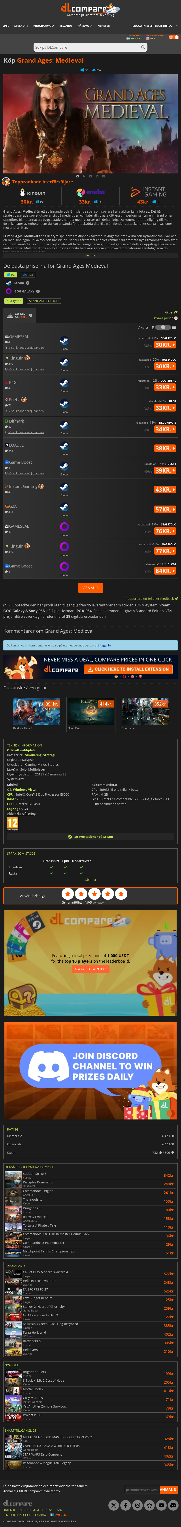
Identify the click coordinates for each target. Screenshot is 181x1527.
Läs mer (91, 255)
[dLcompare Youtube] (160, 1505)
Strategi (49, 755)
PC (13, 275)
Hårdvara (85, 26)
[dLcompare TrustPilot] (148, 1505)
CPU (10, 794)
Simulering (33, 755)
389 (10, 363)
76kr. (164, 531)
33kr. (164, 387)
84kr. (164, 571)
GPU (10, 804)
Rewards (65, 26)
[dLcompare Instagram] (136, 1505)
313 (10, 511)
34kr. (164, 429)
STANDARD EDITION (44, 301)
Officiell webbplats (21, 750)
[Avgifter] (163, 327)
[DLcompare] (17, 1503)
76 (9, 405)
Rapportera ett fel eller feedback (150, 598)
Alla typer (14, 301)
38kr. (164, 448)
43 (9, 342)
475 (10, 492)
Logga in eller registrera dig (154, 26)
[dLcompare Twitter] (112, 1505)
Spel (6, 26)
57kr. (164, 509)
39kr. (164, 470)
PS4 (30, 275)
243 (10, 450)
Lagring (12, 809)
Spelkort (21, 26)
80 (9, 426)
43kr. (164, 489)
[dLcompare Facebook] (124, 1505)
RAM (10, 799)
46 (9, 387)
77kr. (164, 551)
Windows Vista (24, 789)
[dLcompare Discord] (172, 1505)
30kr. (164, 344)
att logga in (103, 645)
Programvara (43, 26)
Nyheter (104, 26)
